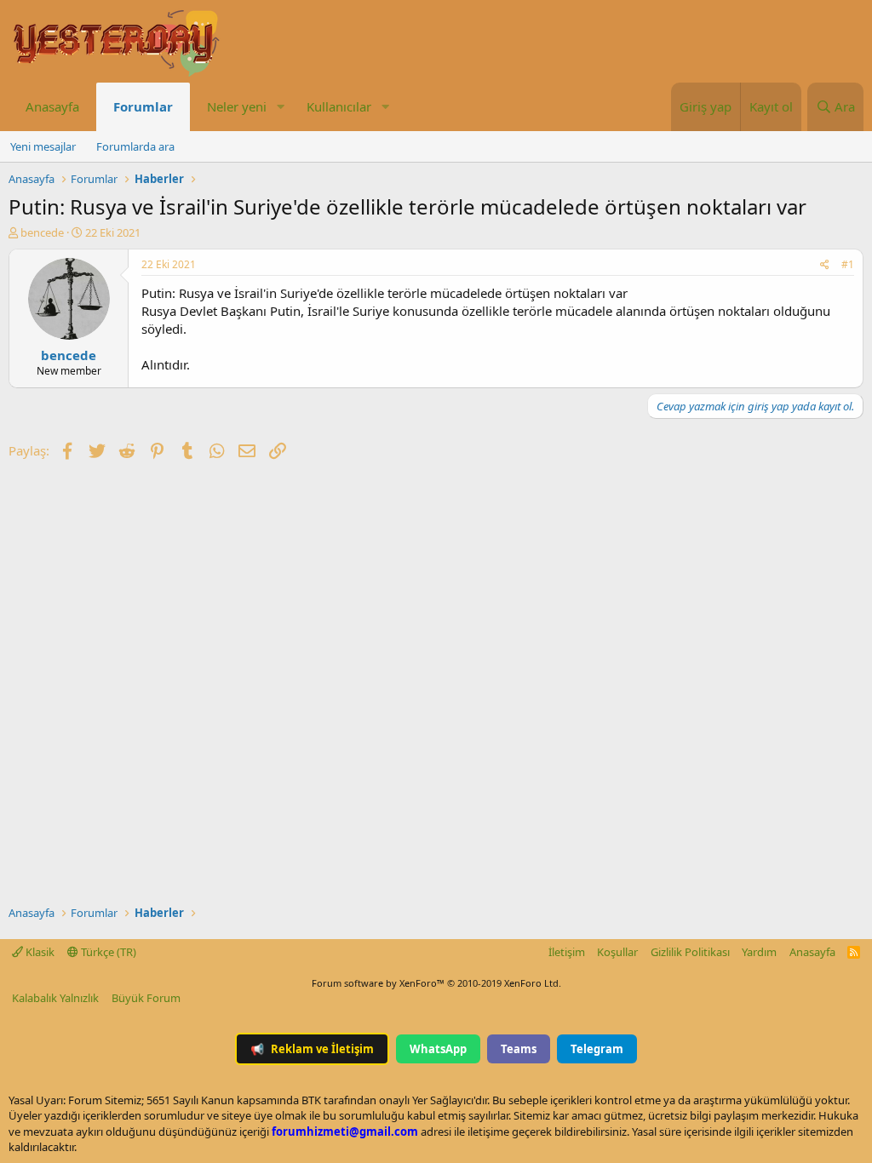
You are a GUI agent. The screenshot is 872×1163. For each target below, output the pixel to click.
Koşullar (617, 952)
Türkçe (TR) (107, 952)
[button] (280, 107)
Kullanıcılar (339, 106)
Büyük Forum (146, 997)
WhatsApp (438, 1049)
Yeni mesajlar (43, 146)
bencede (42, 232)
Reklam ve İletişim (312, 1049)
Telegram (597, 1049)
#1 (847, 264)
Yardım (759, 952)
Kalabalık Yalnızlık (55, 997)
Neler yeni (237, 106)
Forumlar (143, 106)
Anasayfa (52, 106)
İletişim (566, 952)
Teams (518, 1049)
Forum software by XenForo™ (436, 983)
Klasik (38, 952)
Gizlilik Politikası (690, 952)
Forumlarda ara (135, 146)
